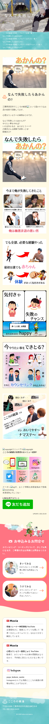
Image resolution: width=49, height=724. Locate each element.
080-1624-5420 (12, 709)
